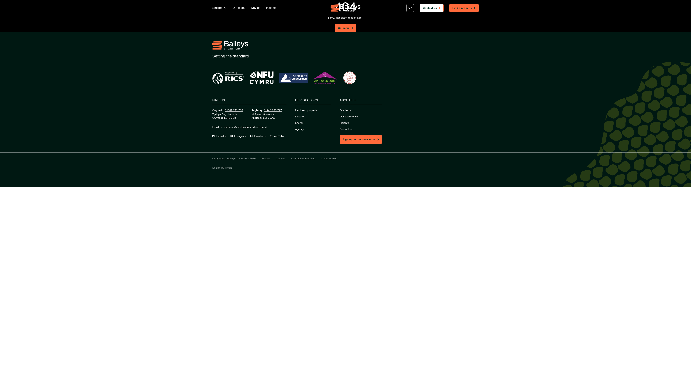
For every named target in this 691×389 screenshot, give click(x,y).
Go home (347, 28)
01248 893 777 (273, 110)
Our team (238, 7)
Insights (271, 7)
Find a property (465, 8)
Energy (299, 122)
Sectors (217, 7)
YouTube (279, 136)
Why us (255, 7)
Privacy (265, 158)
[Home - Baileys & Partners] (345, 8)
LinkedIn (221, 136)
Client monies (329, 158)
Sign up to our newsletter (362, 140)
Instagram (240, 136)
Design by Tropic (222, 167)
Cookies (280, 158)
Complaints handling (303, 158)
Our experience (349, 116)
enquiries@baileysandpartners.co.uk (245, 127)
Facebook (260, 136)
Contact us (433, 8)
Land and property (306, 110)
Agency (299, 129)
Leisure (299, 116)
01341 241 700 (234, 110)
